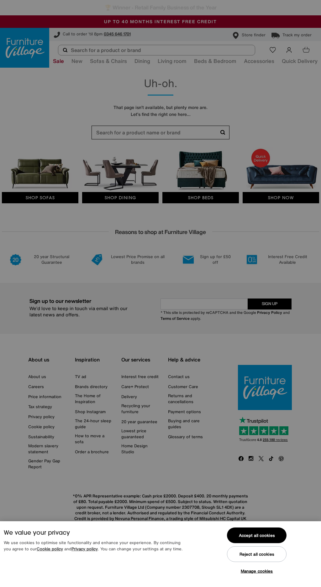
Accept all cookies (257, 535)
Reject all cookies (256, 554)
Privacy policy (84, 549)
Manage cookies (257, 571)
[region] (160, 554)
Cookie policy (50, 549)
